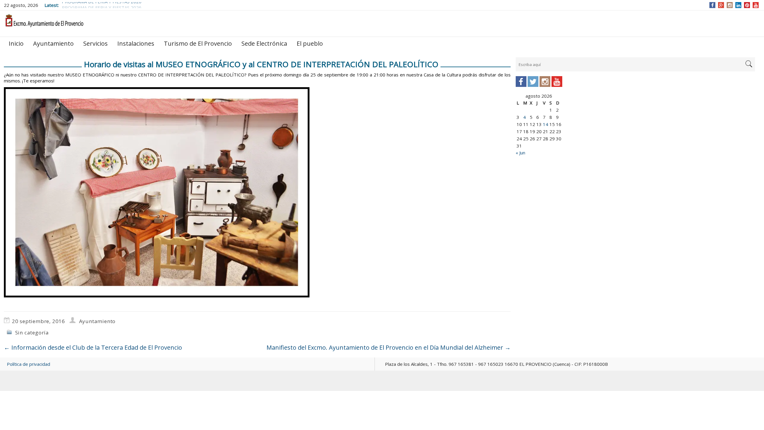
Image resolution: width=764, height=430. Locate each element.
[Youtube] (557, 81)
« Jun (520, 153)
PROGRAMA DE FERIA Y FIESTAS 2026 (101, 5)
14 (545, 124)
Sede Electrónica (264, 43)
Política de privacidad (28, 364)
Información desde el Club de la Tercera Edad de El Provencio (93, 347)
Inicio (16, 43)
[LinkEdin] (738, 5)
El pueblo (310, 43)
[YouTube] (756, 5)
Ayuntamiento (53, 43)
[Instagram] (730, 5)
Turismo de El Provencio (198, 43)
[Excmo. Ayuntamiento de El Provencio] (44, 23)
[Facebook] (712, 5)
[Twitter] (533, 81)
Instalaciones (135, 43)
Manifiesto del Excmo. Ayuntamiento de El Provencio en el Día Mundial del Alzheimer (389, 347)
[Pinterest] (747, 5)
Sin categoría (32, 332)
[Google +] (721, 5)
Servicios (95, 43)
